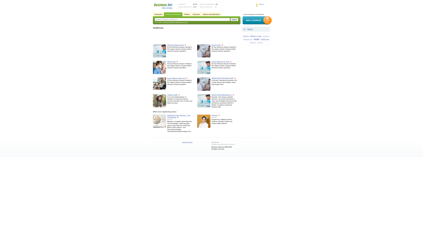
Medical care (247, 39)
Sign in (261, 4)
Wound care (171, 61)
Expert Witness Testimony (176, 78)
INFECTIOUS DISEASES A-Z (222, 95)
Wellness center (256, 36)
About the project (187, 142)
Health (256, 39)
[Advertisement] (195, 36)
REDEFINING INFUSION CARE (223, 78)
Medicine (266, 36)
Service (246, 36)
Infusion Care (216, 45)
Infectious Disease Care (175, 45)
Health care (265, 39)
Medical (250, 29)
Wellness (253, 42)
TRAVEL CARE (172, 95)
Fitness (260, 42)
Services (215, 115)
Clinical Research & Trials (221, 61)
